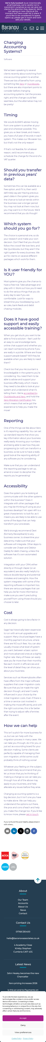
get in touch (32, 814)
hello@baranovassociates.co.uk (23, 938)
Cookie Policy (17, 1038)
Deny (23, 1025)
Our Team (23, 900)
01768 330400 (23, 931)
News (23, 910)
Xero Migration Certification (18, 400)
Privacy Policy (28, 1038)
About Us (23, 907)
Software (8, 59)
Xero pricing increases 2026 (23, 983)
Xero (22, 84)
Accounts (23, 903)
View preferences (23, 1032)
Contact (23, 913)
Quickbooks (33, 84)
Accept (23, 1018)
